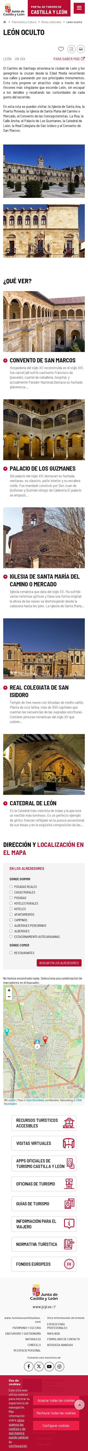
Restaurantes (24, 953)
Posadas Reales (25, 887)
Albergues (21, 931)
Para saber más (66, 58)
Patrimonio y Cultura (24, 22)
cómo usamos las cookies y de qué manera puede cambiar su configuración (19, 1433)
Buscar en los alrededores (59, 963)
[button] (37, 1044)
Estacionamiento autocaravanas (37, 936)
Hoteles (20, 909)
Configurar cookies (56, 1425)
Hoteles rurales (26, 903)
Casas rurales (24, 892)
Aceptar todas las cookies (56, 1400)
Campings (20, 920)
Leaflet (11, 1100)
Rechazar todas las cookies (56, 1412)
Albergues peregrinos (30, 925)
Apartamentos (24, 914)
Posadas (20, 898)
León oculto (74, 22)
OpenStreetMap (35, 1100)
